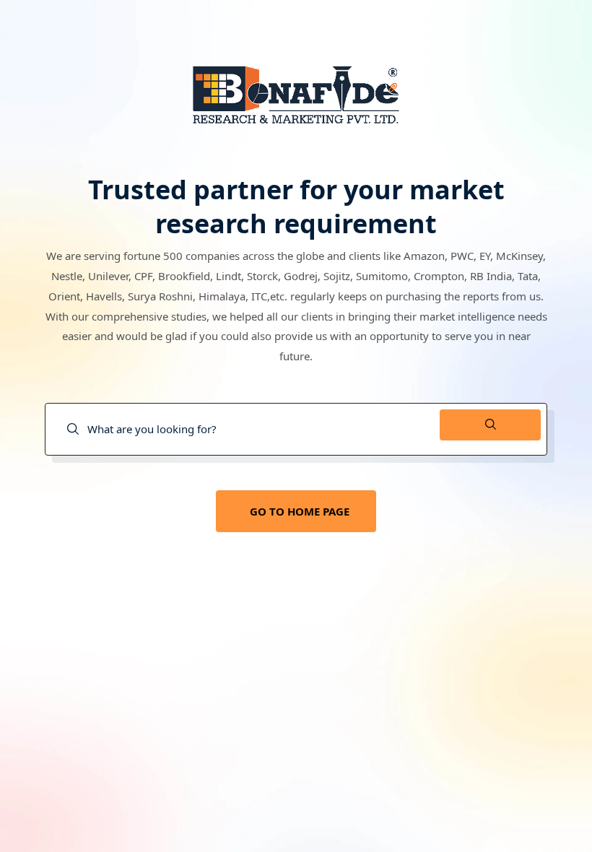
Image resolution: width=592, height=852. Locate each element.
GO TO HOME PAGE (299, 511)
